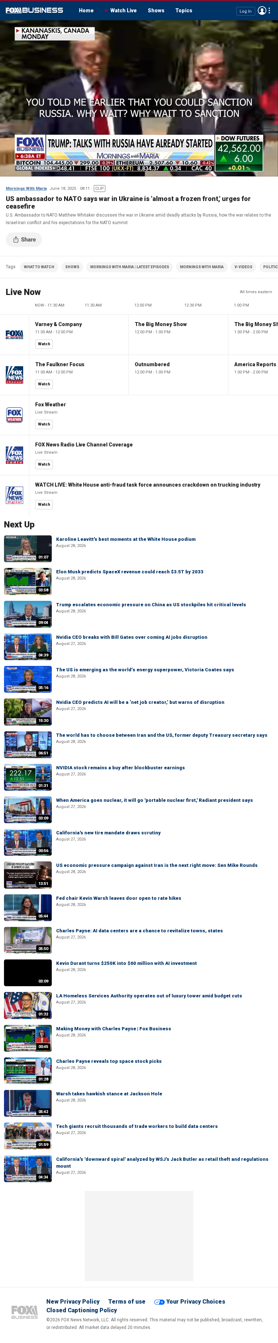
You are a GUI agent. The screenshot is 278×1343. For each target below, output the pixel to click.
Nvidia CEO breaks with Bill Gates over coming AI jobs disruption (131, 637)
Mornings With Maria (26, 188)
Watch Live (123, 10)
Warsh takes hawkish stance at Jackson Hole (109, 1093)
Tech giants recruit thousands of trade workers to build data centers (137, 1126)
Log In (246, 11)
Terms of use (127, 1301)
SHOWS (72, 267)
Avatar (262, 10)
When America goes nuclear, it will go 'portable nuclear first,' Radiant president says (154, 800)
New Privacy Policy (73, 1301)
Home (86, 10)
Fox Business (34, 10)
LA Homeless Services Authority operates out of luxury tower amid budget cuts (149, 995)
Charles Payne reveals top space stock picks (109, 1061)
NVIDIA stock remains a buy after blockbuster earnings (120, 767)
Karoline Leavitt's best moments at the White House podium (125, 539)
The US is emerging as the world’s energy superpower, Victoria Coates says (145, 669)
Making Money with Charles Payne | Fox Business (113, 1028)
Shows (156, 10)
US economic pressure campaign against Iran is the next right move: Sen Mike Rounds (157, 865)
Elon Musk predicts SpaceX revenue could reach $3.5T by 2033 (129, 571)
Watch (44, 344)
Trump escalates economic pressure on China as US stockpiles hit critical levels (151, 604)
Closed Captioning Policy (81, 1310)
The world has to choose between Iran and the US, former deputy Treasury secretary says (162, 735)
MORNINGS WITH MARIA (202, 267)
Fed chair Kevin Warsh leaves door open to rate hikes (118, 898)
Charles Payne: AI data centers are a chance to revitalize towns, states (139, 930)
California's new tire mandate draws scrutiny (108, 832)
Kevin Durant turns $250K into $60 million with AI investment (126, 963)
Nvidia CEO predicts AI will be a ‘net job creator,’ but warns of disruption (140, 702)
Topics (183, 10)
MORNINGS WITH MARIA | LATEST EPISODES (129, 267)
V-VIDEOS (243, 267)
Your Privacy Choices (195, 1301)
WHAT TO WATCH (39, 267)
